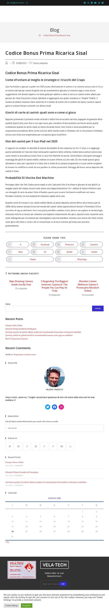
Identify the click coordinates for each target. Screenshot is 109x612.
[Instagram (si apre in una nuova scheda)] (88, 2)
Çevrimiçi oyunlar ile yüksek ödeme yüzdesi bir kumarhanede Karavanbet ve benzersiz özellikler (43, 332)
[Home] (40, 35)
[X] (10, 446)
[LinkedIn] (36, 446)
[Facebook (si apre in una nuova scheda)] (85, 2)
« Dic (7, 542)
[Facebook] (18, 446)
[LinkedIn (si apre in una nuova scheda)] (91, 2)
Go (63, 584)
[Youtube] (62, 446)
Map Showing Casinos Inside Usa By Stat (21, 283)
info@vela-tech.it (17, 3)
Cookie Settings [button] (11, 605)
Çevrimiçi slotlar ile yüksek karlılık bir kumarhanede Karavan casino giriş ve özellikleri (39, 335)
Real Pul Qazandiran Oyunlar (16, 339)
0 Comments (18, 466)
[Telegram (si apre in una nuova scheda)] (102, 2)
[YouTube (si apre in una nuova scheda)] (95, 2)
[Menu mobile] (90, 13)
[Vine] (53, 446)
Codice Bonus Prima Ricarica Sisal (56, 35)
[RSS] (70, 446)
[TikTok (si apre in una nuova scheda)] (99, 2)
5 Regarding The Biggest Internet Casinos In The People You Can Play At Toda (54, 286)
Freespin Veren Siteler (13, 325)
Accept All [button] (27, 605)
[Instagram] (27, 446)
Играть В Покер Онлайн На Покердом (20, 329)
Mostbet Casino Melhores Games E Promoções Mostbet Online (87, 286)
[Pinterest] (44, 446)
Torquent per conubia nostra (24, 354)
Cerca (7, 304)
